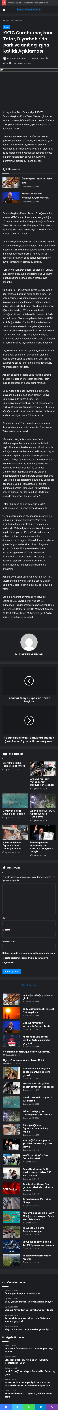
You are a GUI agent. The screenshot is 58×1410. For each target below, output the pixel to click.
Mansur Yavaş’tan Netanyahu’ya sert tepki (28, 2)
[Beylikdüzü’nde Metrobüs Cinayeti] (11, 1203)
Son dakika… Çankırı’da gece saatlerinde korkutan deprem (38, 1187)
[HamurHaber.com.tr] (29, 9)
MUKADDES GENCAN (16, 58)
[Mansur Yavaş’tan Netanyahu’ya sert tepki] (10, 197)
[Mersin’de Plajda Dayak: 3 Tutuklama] (15, 800)
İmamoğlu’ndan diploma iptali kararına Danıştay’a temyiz (41, 847)
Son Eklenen (29, 985)
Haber (19, 20)
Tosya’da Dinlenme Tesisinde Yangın (33, 1229)
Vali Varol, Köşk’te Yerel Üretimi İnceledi (36, 1157)
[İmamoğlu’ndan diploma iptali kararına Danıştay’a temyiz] (43, 832)
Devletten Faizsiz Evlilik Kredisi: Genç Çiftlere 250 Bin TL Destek (37, 1172)
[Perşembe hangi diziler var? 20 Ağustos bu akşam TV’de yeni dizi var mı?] (11, 1217)
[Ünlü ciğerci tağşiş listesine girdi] (10, 182)
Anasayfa (10, 20)
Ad (4, 918)
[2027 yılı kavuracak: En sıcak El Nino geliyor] (11, 1013)
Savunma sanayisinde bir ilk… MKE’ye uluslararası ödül (38, 1243)
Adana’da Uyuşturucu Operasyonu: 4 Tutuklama (42, 813)
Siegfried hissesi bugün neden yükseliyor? (26, 1051)
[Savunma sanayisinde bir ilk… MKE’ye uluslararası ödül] (11, 1246)
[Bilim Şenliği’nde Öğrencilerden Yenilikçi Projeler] (15, 832)
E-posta (7, 929)
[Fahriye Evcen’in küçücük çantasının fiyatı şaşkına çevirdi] (11, 1073)
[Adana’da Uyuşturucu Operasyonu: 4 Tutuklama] (43, 800)
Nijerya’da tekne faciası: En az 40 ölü (13, 764)
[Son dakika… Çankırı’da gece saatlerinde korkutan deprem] (11, 1188)
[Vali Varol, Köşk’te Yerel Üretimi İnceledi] (11, 1159)
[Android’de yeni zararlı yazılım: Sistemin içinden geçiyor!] (11, 1041)
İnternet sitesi (9, 941)
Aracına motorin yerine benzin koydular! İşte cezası (42, 781)
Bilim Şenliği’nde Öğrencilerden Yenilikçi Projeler (11, 845)
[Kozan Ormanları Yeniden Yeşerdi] (11, 1260)
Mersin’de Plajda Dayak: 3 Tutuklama (13, 812)
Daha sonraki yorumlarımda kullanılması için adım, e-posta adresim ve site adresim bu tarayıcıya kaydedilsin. (28, 958)
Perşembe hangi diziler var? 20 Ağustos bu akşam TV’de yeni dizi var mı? (38, 1216)
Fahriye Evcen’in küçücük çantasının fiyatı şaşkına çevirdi (37, 1072)
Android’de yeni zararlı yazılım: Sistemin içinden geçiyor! (36, 1040)
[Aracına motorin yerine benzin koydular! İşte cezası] (43, 768)
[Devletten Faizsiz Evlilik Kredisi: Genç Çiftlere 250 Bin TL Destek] (11, 1173)
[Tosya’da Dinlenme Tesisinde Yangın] (11, 1232)
